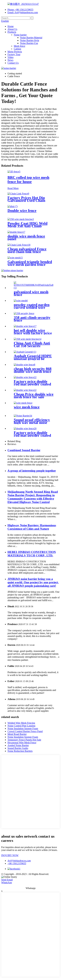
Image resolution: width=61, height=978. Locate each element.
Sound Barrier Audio (18, 748)
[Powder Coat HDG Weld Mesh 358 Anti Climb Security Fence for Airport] (21, 219)
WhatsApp (6, 882)
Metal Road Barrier (17, 734)
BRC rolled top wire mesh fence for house (28, 179)
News (10, 60)
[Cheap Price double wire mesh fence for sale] (25, 390)
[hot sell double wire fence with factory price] (25, 326)
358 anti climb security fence (32, 318)
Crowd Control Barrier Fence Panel (25, 731)
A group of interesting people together (32, 470)
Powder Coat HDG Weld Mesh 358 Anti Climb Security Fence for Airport (29, 226)
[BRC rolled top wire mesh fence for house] (14, 171)
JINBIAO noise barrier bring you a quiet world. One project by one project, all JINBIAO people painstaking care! (33, 582)
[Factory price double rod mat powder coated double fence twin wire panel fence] (25, 377)
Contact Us (13, 63)
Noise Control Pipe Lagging (21, 725)
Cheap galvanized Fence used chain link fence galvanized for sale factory (29, 252)
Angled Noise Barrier (18, 745)
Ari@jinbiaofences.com (19, 860)
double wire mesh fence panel (26, 237)
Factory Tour (14, 54)
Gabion (17, 48)
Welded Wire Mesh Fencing (21, 723)
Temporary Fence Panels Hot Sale (24, 739)
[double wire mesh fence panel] (16, 232)
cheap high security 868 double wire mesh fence (32, 370)
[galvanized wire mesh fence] (33, 287)
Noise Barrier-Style (29, 40)
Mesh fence (19, 46)
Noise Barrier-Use (29, 43)
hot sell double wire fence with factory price (33, 331)
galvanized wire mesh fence (31, 293)
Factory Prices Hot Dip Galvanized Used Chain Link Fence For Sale (26, 200)
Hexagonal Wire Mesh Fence (22, 742)
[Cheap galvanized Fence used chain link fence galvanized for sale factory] (19, 244)
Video (10, 57)
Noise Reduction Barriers (20, 751)
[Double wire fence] (13, 206)
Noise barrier (20, 34)
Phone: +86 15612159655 (20, 9)
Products (12, 32)
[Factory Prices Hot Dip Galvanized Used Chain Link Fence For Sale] (18, 193)
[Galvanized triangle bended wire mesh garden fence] (15, 257)
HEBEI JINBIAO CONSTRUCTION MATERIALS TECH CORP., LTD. (32, 553)
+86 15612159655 (17, 863)
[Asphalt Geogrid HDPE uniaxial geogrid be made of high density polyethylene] (25, 351)
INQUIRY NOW (9, 855)
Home (11, 26)
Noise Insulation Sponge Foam (23, 728)
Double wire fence (22, 211)
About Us (12, 29)
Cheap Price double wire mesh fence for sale (33, 395)
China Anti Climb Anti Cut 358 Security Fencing (32, 346)
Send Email (7, 879)
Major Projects (15, 51)
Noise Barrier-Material (31, 37)
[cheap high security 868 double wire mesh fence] (24, 364)
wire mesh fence (27, 407)
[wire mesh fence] (23, 403)
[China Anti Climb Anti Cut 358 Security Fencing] (27, 339)
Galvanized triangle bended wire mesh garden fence (30, 263)
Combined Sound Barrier (24, 450)
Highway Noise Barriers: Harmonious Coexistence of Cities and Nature (32, 527)
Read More (13, 188)
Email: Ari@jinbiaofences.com (23, 12)
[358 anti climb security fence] (24, 313)
